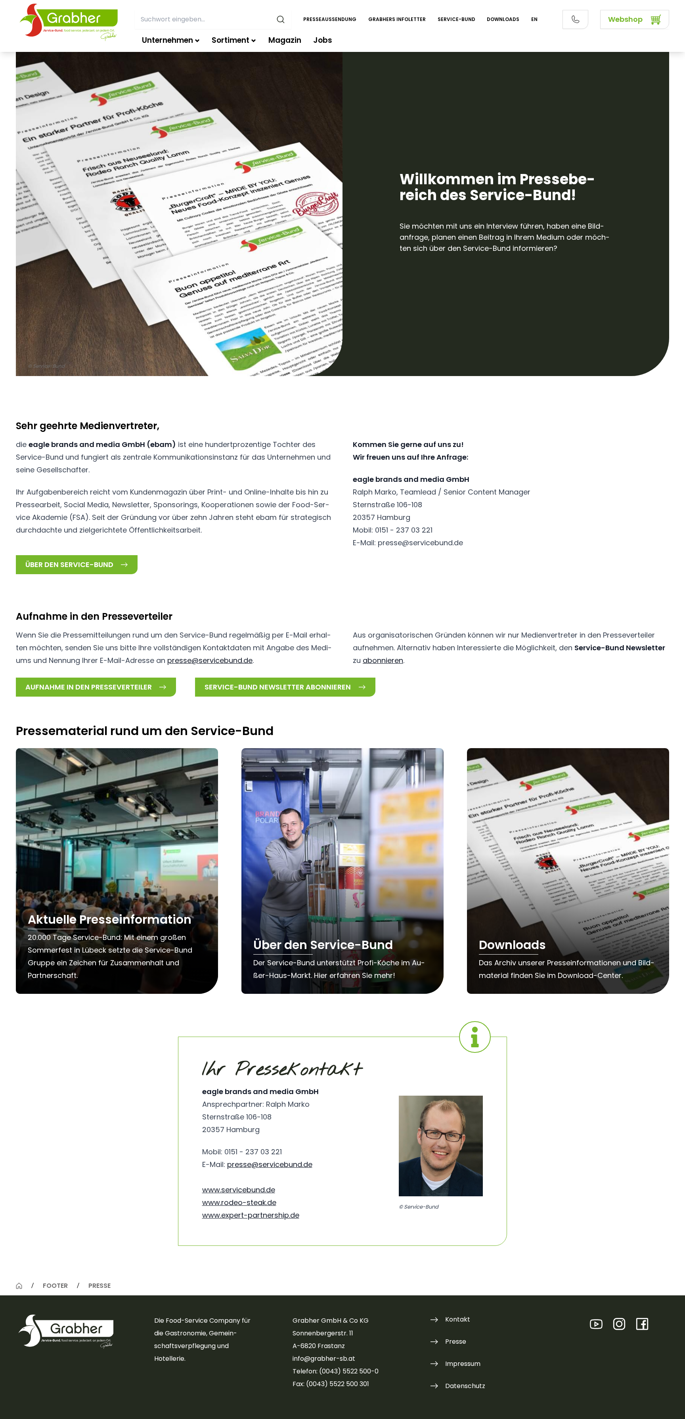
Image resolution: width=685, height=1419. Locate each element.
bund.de (261, 1190)
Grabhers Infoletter (397, 19)
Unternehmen (167, 40)
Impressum (462, 1363)
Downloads (503, 19)
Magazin (284, 40)
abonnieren (383, 660)
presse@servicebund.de (210, 660)
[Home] (19, 1286)
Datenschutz (465, 1385)
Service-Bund (456, 19)
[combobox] (213, 19)
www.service (224, 1190)
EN (534, 19)
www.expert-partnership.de (250, 1215)
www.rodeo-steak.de (239, 1202)
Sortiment (230, 40)
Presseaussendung (329, 19)
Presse (455, 1341)
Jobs (322, 40)
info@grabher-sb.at (324, 1358)
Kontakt (457, 1319)
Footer (55, 1285)
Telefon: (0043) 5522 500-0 (336, 1371)
